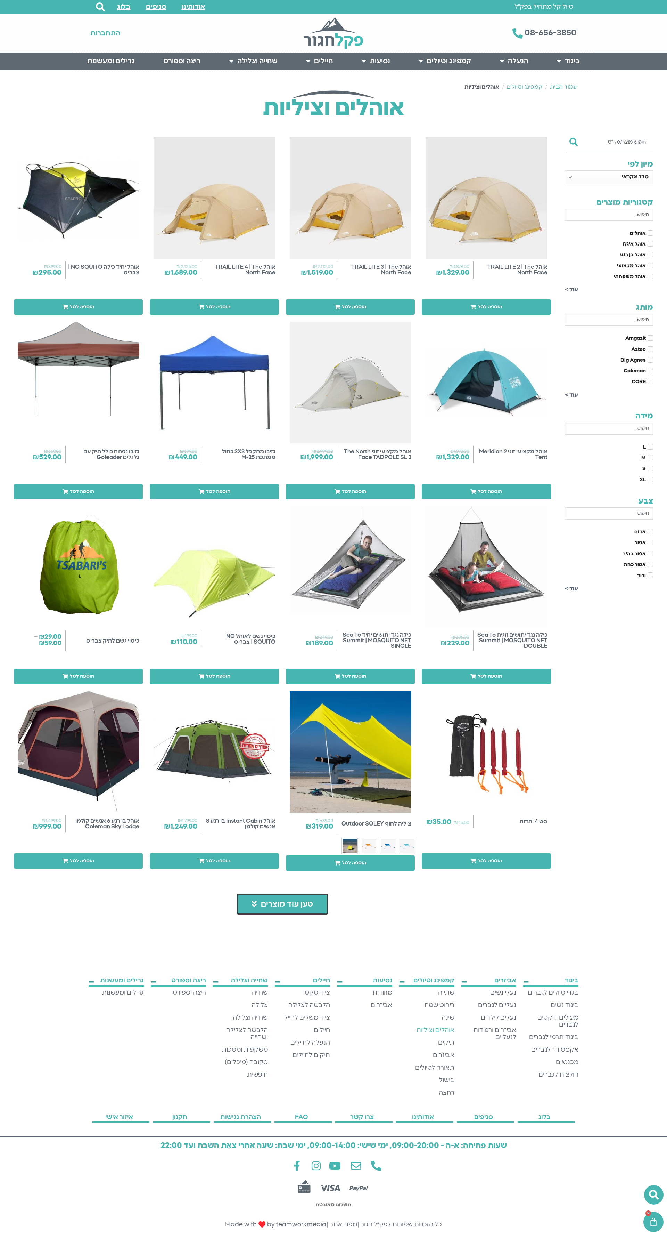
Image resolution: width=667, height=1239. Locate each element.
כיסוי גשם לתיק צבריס (112, 641)
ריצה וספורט (181, 61)
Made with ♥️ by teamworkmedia (275, 1225)
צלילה (260, 1005)
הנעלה (518, 61)
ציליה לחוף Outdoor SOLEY (376, 824)
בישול (446, 1080)
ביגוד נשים (564, 1005)
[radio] (407, 846)
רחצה (446, 1093)
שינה (448, 1018)
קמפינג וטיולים (449, 61)
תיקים (446, 1043)
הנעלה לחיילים (310, 1043)
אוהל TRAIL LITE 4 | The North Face (245, 269)
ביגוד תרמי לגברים (553, 1037)
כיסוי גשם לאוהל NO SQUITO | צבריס (250, 639)
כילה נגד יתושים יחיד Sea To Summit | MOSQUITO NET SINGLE (377, 640)
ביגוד (572, 61)
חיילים (323, 61)
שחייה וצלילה (257, 61)
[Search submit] (574, 140)
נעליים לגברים (497, 1005)
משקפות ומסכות (245, 1050)
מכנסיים (567, 1062)
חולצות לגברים (558, 1075)
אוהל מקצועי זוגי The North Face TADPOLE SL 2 (377, 454)
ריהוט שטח (439, 1005)
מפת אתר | (341, 1225)
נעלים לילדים (498, 1018)
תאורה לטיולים (434, 1068)
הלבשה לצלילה (309, 1005)
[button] (486, 307)
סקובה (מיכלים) (246, 1062)
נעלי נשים (503, 993)
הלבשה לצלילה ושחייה (247, 1033)
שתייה (446, 993)
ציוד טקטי (316, 993)
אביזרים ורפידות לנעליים (494, 1033)
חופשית (257, 1075)
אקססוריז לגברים (554, 1050)
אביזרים (443, 1055)
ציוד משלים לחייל (307, 1018)
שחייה (260, 993)
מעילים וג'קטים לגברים (557, 1021)
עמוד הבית (563, 87)
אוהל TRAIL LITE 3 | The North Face (381, 269)
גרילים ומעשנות (111, 61)
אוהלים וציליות (435, 1030)
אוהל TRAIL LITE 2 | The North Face (517, 269)
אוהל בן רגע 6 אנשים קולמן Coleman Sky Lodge (107, 823)
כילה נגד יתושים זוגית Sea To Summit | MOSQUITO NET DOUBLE (512, 640)
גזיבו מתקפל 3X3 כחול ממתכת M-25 (248, 454)
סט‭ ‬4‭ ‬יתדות (533, 821)
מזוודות (382, 993)
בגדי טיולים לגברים (553, 993)
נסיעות (380, 61)
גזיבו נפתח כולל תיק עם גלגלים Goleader (111, 454)
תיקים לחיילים (311, 1055)
